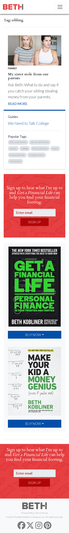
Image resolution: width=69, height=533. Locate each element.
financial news (40, 148)
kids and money (18, 142)
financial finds (17, 154)
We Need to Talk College (28, 123)
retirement (15, 161)
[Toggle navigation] (60, 7)
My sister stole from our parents (28, 76)
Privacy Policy (27, 513)
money (13, 148)
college (24, 148)
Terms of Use (42, 513)
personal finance (39, 142)
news (55, 148)
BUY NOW (33, 335)
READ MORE (17, 104)
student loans (36, 154)
